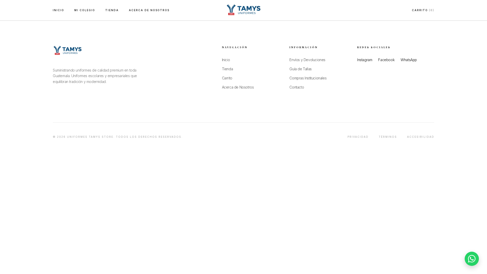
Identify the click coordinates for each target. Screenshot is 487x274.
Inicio (58, 10)
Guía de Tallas (300, 69)
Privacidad (358, 136)
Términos (388, 136)
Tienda (227, 69)
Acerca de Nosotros (149, 10)
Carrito (423, 10)
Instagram (364, 60)
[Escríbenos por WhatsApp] (472, 259)
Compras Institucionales (307, 78)
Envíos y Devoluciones (307, 60)
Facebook (386, 60)
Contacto (296, 87)
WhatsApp (409, 60)
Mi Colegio (84, 10)
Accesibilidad (420, 136)
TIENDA (112, 10)
